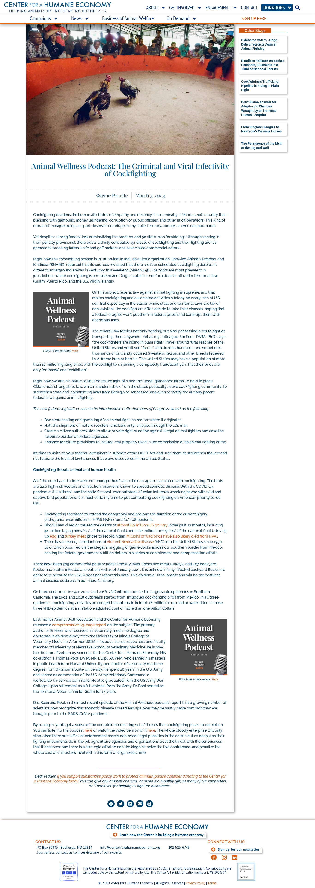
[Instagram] (224, 857)
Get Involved (182, 7)
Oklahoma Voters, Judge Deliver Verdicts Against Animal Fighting (259, 44)
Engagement (217, 7)
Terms (212, 883)
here (75, 351)
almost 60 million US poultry (142, 525)
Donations (274, 7)
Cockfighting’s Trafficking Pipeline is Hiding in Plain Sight (260, 86)
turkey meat (75, 536)
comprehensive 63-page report (79, 625)
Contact (249, 7)
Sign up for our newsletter (238, 849)
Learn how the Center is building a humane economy (162, 834)
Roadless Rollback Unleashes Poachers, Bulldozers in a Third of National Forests (262, 65)
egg (53, 536)
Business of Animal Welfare (128, 18)
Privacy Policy (195, 883)
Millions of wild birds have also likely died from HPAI (171, 536)
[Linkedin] (235, 857)
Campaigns (40, 18)
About (152, 7)
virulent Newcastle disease (130, 542)
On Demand (177, 18)
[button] (111, 804)
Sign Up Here (253, 18)
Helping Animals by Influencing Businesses (57, 11)
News (76, 18)
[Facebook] (214, 857)
